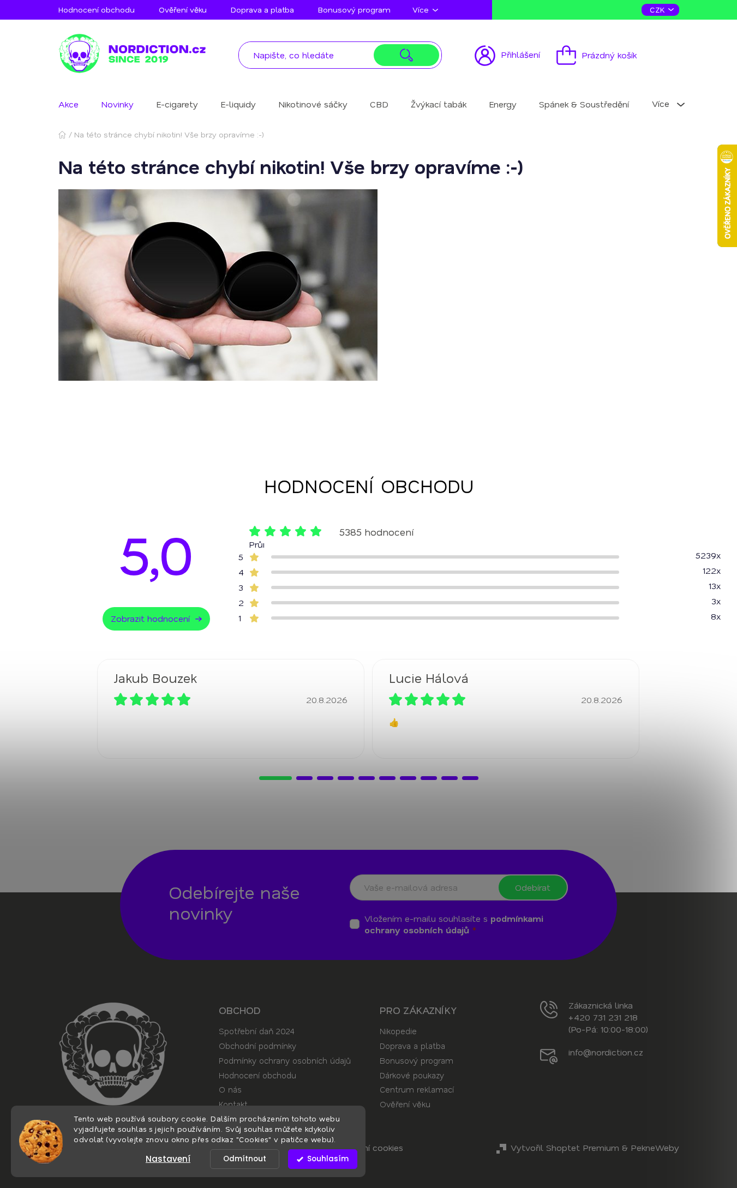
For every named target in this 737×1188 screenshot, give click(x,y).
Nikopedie (398, 1030)
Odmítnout (244, 1159)
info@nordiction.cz (605, 1052)
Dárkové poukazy (412, 1075)
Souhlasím (328, 1159)
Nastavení (168, 1159)
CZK (658, 9)
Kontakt (233, 1104)
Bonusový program (354, 9)
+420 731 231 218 (603, 1017)
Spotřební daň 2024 (256, 1030)
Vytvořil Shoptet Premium (565, 1147)
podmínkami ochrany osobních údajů (453, 924)
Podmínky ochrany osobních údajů (285, 1060)
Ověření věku (183, 9)
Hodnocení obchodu (96, 9)
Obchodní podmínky (257, 1045)
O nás (230, 1089)
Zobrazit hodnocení (150, 618)
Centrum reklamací (417, 1089)
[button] (275, 778)
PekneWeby (655, 1147)
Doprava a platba (262, 9)
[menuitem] (68, 104)
